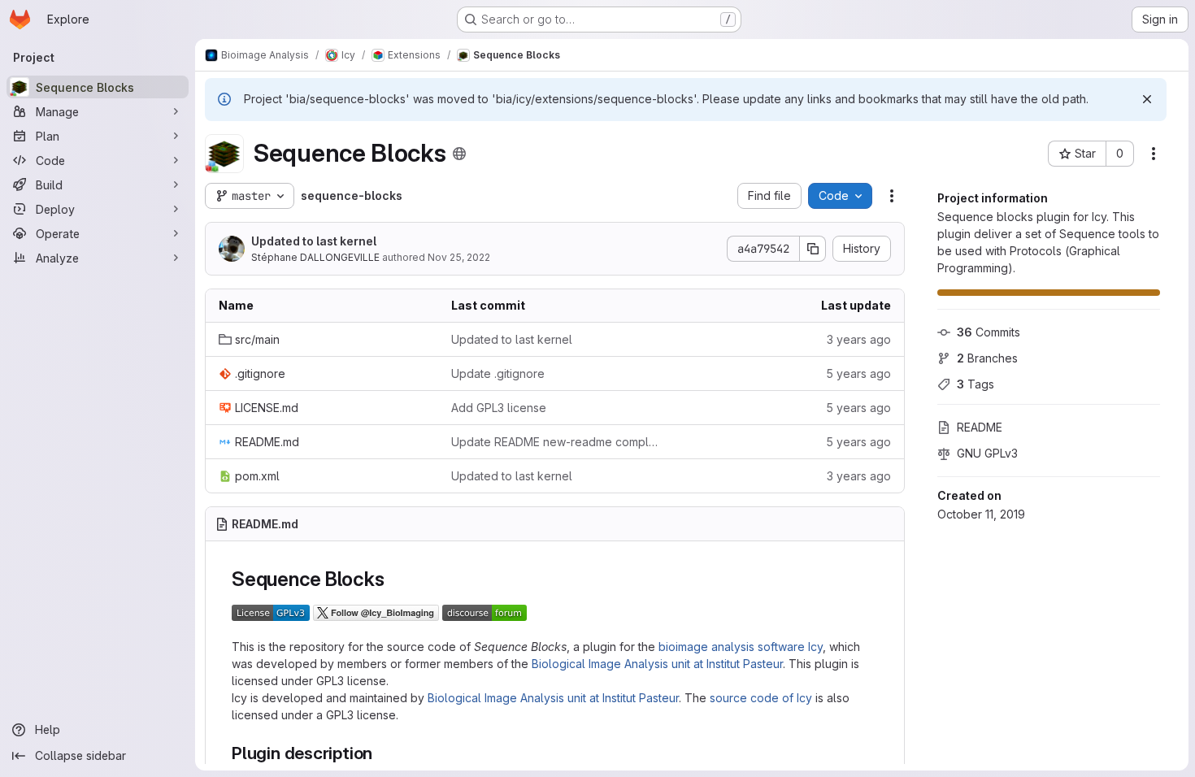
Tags (975, 384)
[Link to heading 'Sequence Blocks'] (394, 579)
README (979, 427)
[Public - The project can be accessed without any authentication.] (459, 153)
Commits (988, 332)
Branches (987, 358)
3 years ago (859, 339)
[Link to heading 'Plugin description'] (381, 753)
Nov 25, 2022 (459, 257)
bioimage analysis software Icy (740, 646)
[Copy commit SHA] (813, 249)
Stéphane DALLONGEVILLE (315, 257)
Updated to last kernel (313, 241)
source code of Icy (761, 698)
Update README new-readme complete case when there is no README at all (554, 442)
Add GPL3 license (498, 408)
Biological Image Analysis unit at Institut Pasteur (657, 664)
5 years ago (858, 373)
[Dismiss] (1147, 99)
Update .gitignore (498, 373)
